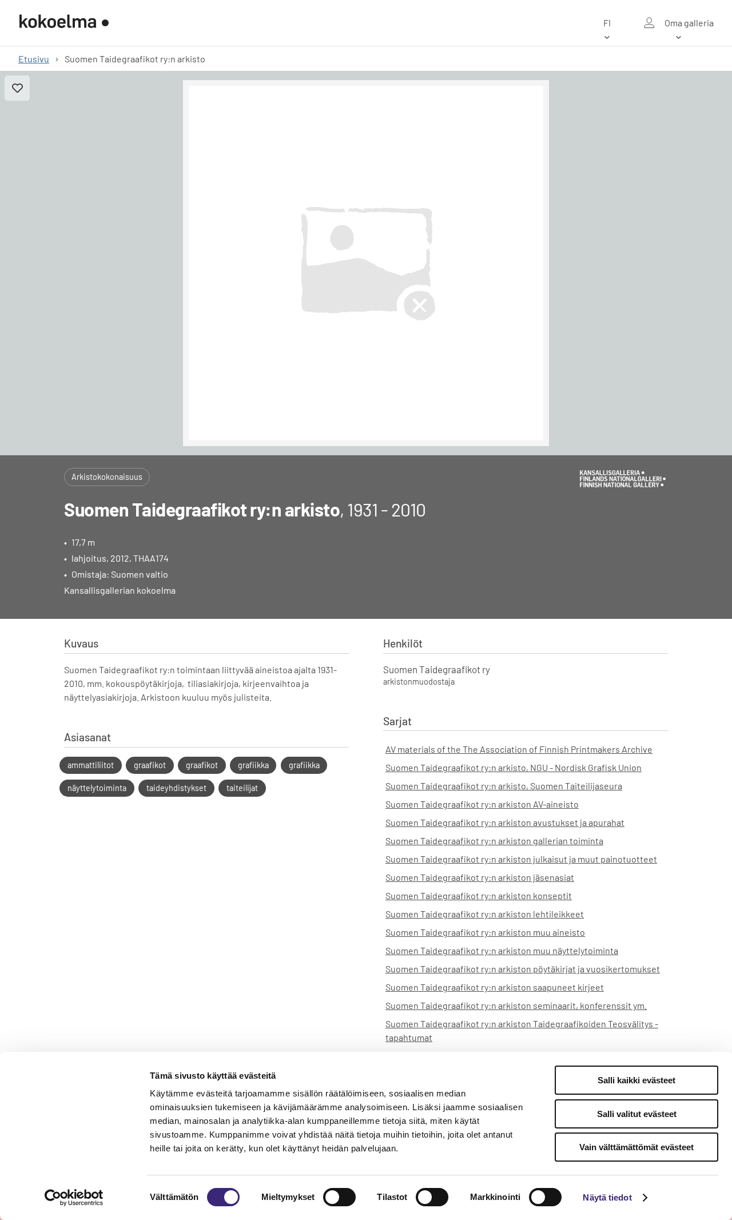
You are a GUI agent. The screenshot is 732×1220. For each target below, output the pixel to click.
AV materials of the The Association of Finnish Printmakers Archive (519, 749)
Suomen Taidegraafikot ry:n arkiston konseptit (478, 895)
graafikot (150, 765)
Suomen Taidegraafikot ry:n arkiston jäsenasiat (479, 877)
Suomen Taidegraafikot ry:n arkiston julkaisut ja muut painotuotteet (521, 858)
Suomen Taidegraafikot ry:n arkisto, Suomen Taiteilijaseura (503, 785)
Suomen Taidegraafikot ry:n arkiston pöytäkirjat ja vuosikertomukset (522, 968)
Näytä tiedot (607, 1197)
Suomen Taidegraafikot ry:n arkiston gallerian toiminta (494, 840)
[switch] (339, 1197)
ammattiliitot (90, 765)
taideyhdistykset (176, 788)
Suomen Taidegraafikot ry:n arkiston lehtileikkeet (484, 913)
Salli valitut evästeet (637, 1114)
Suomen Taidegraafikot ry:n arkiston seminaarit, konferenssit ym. (516, 1005)
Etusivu (33, 58)
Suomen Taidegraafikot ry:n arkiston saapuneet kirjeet (494, 986)
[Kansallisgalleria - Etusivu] (64, 23)
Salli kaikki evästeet (636, 1080)
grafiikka (253, 765)
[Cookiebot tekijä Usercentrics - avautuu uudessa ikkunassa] (74, 1197)
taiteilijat (242, 788)
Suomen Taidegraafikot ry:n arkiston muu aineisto (485, 932)
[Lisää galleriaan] (17, 88)
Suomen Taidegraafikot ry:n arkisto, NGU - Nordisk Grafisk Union (513, 767)
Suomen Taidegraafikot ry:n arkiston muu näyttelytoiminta (501, 950)
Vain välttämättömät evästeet (636, 1147)
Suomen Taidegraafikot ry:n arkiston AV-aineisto (482, 803)
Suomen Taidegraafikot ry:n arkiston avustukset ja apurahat (504, 822)
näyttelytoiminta (96, 788)
